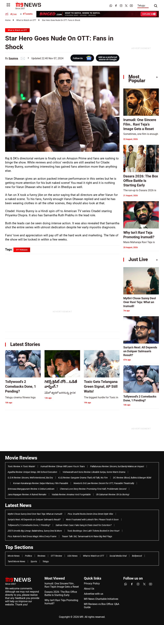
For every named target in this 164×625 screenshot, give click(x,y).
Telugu (141, 5)
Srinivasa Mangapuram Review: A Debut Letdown (31, 489)
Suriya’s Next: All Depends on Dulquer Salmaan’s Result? (34, 519)
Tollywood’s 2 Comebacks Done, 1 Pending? (29, 525)
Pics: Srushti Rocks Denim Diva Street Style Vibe (90, 514)
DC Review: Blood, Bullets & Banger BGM (132, 477)
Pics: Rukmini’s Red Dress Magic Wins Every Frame (32, 536)
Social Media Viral (118, 556)
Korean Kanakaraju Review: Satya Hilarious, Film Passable (40, 483)
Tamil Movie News (16, 561)
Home (7, 20)
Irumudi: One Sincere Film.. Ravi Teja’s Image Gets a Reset (62, 585)
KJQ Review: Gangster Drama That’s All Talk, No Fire (83, 477)
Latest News (18, 505)
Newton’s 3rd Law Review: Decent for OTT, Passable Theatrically (104, 483)
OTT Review (56, 556)
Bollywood (137, 556)
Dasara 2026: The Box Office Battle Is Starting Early (61, 593)
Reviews (41, 556)
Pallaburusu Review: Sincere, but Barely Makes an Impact (117, 466)
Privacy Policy (92, 583)
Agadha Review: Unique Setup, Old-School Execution (32, 472)
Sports (34, 561)
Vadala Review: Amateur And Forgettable (71, 494)
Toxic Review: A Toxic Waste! (21, 466)
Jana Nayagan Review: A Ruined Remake (27, 494)
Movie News (14, 556)
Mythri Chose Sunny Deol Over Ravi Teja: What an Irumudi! (35, 514)
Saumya (13, 58)
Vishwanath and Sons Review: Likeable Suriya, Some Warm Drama (94, 472)
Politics (28, 556)
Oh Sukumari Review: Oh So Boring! (112, 494)
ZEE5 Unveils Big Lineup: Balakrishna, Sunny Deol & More (35, 530)
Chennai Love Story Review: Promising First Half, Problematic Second (93, 489)
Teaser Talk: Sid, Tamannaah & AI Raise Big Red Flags (87, 536)
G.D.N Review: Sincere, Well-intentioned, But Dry (30, 477)
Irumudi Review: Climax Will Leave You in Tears (63, 466)
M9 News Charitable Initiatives (101, 598)
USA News (72, 556)
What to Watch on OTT (26, 20)
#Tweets (28, 13)
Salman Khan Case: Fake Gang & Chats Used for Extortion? (83, 525)
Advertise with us (93, 593)
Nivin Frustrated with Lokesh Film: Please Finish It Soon (92, 519)
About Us (89, 588)
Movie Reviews (21, 458)
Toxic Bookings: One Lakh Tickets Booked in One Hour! (93, 530)
